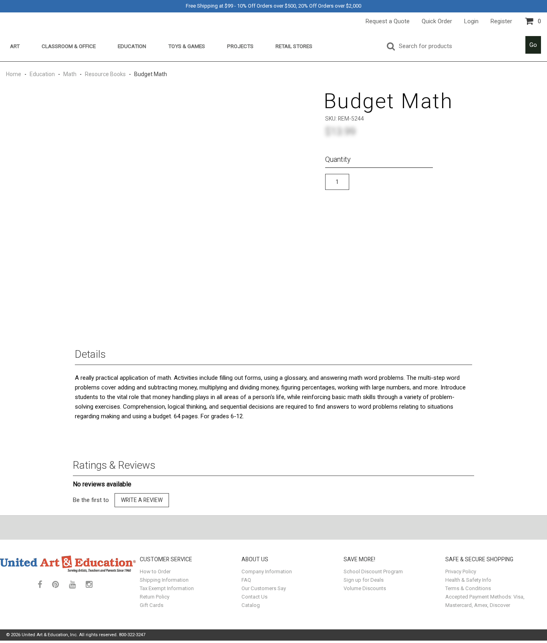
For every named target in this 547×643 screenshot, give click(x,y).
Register (501, 21)
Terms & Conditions (468, 588)
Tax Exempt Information (167, 588)
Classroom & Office (69, 46)
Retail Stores (294, 46)
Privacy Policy (460, 571)
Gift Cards (151, 605)
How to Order (155, 571)
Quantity (338, 159)
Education (132, 46)
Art (15, 46)
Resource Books (105, 74)
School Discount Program (373, 571)
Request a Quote (388, 21)
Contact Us (254, 597)
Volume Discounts (365, 588)
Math (70, 74)
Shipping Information (164, 580)
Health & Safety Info (468, 580)
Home (14, 74)
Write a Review (142, 500)
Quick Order (437, 21)
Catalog (250, 605)
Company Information (266, 571)
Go (533, 44)
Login (471, 21)
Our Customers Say (263, 588)
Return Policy (154, 597)
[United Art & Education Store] (68, 564)
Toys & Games (186, 46)
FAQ (246, 580)
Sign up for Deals (364, 580)
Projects (240, 46)
